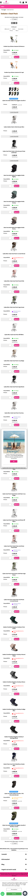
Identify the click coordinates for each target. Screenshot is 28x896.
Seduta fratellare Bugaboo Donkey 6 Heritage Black (14, 737)
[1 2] (11, 83)
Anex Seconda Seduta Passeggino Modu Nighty (14, 176)
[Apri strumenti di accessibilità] (25, 893)
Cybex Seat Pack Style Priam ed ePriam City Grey (14, 468)
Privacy (18, 885)
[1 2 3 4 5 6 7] (11, 504)
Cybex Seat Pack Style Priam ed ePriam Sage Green (14, 574)
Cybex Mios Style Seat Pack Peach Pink (14, 281)
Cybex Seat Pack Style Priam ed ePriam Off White (14, 520)
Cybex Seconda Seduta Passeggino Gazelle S (14, 100)
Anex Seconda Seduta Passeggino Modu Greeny (14, 202)
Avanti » (15, 19)
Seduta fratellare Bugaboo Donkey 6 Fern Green (14, 627)
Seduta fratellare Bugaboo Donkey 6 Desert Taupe (14, 655)
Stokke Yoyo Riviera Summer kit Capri (14, 72)
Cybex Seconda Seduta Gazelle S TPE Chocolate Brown (14, 794)
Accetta (14, 893)
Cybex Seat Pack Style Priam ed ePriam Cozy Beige (13, 494)
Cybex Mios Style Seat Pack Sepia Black (14, 386)
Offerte (2, 6)
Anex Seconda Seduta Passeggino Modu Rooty (14, 228)
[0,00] (26, 2)
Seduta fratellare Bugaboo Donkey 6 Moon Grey (14, 682)
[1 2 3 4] (11, 397)
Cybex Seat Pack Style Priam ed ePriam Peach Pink (14, 546)
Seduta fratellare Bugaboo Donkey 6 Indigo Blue (14, 710)
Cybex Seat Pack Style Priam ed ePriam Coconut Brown (14, 600)
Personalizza (14, 889)
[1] (11, 57)
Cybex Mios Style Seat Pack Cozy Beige (14, 360)
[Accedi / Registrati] (23, 2)
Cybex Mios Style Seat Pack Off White (14, 334)
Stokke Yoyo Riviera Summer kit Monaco (14, 46)
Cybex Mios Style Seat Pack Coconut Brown (14, 253)
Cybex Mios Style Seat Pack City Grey (14, 413)
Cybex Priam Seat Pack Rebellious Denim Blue (14, 764)
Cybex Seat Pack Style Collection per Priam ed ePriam (14, 151)
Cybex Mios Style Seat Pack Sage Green (14, 307)
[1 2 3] (11, 238)
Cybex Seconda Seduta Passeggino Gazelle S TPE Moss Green (14, 825)
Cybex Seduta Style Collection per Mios (14, 127)
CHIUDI (26, 882)
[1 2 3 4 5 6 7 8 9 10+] (11, 265)
